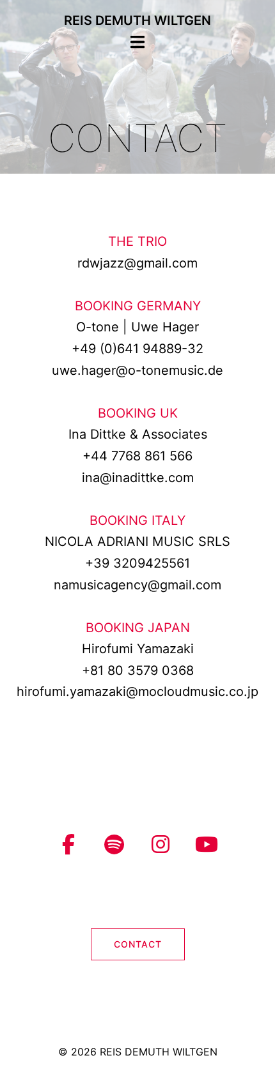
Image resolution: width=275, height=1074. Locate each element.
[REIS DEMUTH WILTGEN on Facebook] (68, 844)
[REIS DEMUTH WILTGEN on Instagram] (160, 844)
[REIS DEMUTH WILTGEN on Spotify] (114, 844)
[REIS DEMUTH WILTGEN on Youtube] (206, 844)
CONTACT (138, 944)
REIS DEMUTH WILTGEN (137, 20)
